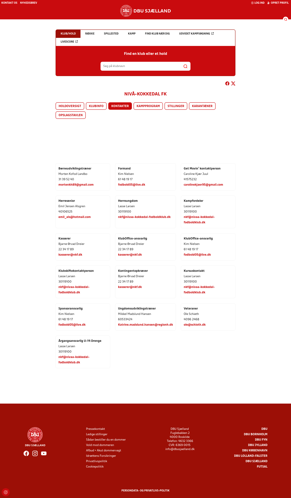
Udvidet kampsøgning (194, 34)
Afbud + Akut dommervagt (103, 450)
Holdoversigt (70, 106)
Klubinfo (96, 106)
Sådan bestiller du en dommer (106, 439)
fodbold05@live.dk (131, 184)
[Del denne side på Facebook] (227, 84)
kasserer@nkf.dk (70, 254)
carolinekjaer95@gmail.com (203, 184)
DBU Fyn (261, 439)
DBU (264, 429)
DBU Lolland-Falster (250, 456)
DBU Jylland (257, 445)
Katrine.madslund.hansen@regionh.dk (145, 324)
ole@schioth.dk (195, 324)
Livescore (67, 42)
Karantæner (202, 106)
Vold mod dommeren (100, 445)
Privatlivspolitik (96, 461)
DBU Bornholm (255, 434)
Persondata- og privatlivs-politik (145, 491)
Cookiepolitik (95, 466)
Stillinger (176, 106)
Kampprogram (148, 106)
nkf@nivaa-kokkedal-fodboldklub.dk (144, 217)
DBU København (254, 450)
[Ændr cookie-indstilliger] (6, 492)
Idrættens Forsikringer (101, 456)
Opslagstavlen (71, 115)
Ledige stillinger (96, 434)
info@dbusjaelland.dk (180, 449)
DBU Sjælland (256, 461)
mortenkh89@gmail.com (76, 184)
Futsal (262, 466)
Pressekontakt (95, 429)
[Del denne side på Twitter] (233, 84)
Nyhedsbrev (28, 3)
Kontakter (120, 106)
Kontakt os (9, 3)
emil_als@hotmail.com (74, 217)
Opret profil (280, 3)
